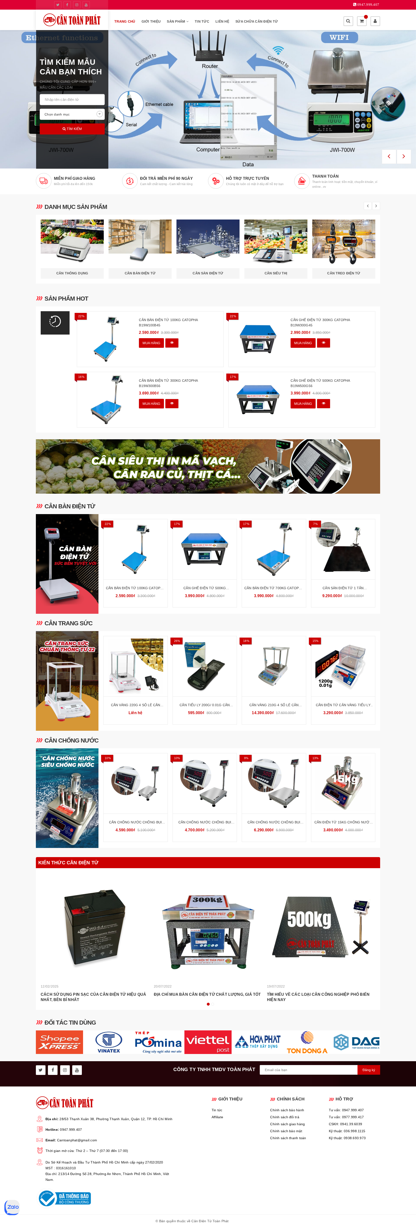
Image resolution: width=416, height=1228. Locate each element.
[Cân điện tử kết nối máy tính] (208, 99)
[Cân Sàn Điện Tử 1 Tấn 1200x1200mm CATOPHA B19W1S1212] (343, 549)
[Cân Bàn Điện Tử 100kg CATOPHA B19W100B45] (106, 339)
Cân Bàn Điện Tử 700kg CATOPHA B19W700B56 (273, 588)
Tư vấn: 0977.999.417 (346, 1117)
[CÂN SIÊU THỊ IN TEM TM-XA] (208, 466)
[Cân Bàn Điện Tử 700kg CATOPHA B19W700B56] (274, 549)
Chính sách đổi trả (284, 1117)
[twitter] (57, 4)
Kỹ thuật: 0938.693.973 (347, 1138)
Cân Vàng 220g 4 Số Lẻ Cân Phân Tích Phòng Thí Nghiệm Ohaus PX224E (135, 705)
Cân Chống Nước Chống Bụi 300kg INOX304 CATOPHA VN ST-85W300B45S (204, 822)
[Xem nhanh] (172, 343)
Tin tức (202, 21)
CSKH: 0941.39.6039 (345, 1124)
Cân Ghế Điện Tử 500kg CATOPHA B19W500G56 (320, 383)
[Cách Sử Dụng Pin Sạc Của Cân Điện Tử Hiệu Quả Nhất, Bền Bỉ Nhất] (95, 927)
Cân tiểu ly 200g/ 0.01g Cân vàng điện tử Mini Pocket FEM (204, 705)
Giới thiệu (151, 21)
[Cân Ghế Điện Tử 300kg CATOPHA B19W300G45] (258, 339)
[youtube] (86, 4)
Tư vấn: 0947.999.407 (346, 1110)
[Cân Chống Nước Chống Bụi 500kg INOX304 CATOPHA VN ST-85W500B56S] (274, 783)
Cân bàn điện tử (70, 506)
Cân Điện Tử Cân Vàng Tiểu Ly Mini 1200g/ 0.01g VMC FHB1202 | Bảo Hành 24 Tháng (343, 705)
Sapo (256, 1221)
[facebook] (67, 4)
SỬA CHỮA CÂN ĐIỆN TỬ (256, 21)
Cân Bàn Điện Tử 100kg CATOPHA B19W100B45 (168, 322)
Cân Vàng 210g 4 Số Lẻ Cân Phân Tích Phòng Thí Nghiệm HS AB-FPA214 (274, 705)
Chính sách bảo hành (287, 1110)
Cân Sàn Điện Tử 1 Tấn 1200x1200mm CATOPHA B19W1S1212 (343, 588)
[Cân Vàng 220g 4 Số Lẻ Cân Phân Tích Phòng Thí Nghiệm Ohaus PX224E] (136, 666)
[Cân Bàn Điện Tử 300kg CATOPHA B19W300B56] (106, 399)
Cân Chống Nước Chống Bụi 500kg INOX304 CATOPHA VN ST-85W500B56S (274, 822)
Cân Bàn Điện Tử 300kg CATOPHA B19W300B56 (168, 383)
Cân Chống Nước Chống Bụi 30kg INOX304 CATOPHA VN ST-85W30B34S (135, 822)
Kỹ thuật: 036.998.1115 (347, 1131)
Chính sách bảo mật (286, 1131)
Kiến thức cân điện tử (68, 862)
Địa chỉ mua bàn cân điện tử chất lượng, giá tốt (207, 994)
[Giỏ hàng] (362, 21)
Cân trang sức (68, 623)
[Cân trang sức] (67, 681)
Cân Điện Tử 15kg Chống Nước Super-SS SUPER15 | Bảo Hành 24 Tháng (343, 822)
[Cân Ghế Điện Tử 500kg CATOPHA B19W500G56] (258, 399)
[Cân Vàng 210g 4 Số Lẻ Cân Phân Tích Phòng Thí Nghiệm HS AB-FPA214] (274, 666)
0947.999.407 (71, 1129)
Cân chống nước (71, 740)
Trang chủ (124, 21)
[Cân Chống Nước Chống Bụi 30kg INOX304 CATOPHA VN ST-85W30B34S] (136, 783)
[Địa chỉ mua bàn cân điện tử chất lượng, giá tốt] (208, 927)
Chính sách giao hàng (287, 1124)
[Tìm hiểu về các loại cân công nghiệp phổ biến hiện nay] (321, 927)
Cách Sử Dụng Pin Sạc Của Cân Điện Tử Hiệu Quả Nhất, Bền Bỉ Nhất (93, 997)
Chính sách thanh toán (288, 1138)
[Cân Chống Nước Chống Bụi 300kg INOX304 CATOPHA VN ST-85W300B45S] (205, 783)
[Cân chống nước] (67, 798)
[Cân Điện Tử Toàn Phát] (72, 19)
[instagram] (76, 4)
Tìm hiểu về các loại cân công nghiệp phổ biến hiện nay (318, 997)
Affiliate (217, 1117)
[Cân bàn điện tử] (67, 564)
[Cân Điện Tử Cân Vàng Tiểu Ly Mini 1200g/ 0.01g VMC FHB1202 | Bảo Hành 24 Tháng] (343, 666)
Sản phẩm (176, 21)
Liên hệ (222, 21)
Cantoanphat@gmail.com (77, 1140)
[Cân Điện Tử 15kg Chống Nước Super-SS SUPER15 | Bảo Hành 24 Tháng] (343, 783)
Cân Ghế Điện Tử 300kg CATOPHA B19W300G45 (320, 322)
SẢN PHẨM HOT (66, 298)
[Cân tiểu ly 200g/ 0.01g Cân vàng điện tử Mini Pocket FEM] (205, 666)
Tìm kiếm (74, 129)
